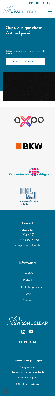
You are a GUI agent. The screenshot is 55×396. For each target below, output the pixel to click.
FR (37, 3)
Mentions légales (27, 377)
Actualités (27, 273)
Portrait (27, 280)
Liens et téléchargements (27, 287)
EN (49, 3)
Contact (27, 300)
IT (43, 3)
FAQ (28, 293)
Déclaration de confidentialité (27, 372)
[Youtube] (31, 332)
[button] (5, 390)
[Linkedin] (23, 332)
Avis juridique (27, 367)
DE (31, 3)
